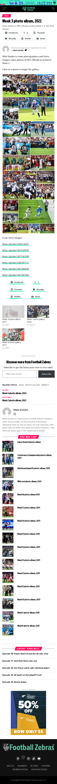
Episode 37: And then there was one (19, 661)
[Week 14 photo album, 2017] (13, 311)
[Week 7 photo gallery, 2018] (38, 311)
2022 (22, 385)
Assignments (22, 766)
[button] (19, 85)
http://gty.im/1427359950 (15, 250)
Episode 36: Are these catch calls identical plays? (26, 668)
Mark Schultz (18, 50)
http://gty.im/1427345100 (15, 256)
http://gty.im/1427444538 (15, 268)
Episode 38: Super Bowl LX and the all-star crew (25, 654)
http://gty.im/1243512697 (15, 243)
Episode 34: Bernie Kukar (14, 682)
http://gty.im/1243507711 (15, 262)
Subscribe (46, 373)
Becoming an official (20, 769)
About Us (10, 766)
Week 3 (46, 385)
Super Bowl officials (39, 769)
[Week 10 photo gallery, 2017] (13, 334)
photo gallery (33, 385)
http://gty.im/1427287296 (15, 274)
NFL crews (34, 766)
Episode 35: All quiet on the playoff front (22, 675)
